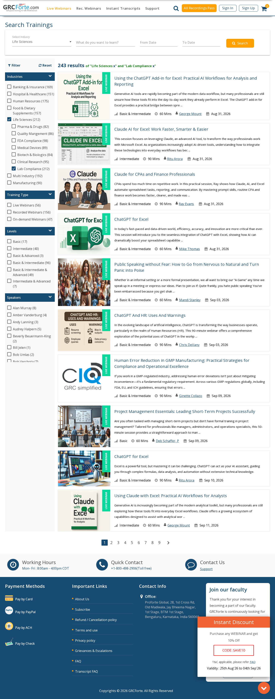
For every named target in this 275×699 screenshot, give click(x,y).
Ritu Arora (175, 159)
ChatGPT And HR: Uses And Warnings (150, 315)
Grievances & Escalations (93, 651)
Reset (47, 65)
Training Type (17, 195)
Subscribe (82, 609)
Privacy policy (85, 640)
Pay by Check (25, 643)
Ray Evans (186, 204)
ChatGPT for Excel (131, 219)
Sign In (227, 8)
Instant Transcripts (123, 8)
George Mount (190, 114)
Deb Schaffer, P (167, 441)
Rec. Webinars (88, 8)
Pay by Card (24, 599)
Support (152, 8)
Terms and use (86, 630)
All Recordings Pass (199, 8)
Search (242, 43)
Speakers (14, 297)
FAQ (78, 661)
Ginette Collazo (190, 396)
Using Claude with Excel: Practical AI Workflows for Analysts (170, 495)
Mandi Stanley (190, 300)
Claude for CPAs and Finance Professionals (154, 174)
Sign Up (248, 8)
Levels (12, 231)
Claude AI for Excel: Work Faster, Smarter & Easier (161, 129)
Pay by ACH (23, 627)
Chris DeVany (189, 345)
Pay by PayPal (25, 612)
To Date (188, 42)
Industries (15, 76)
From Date (148, 42)
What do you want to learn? (97, 42)
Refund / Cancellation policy (96, 620)
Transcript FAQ (86, 671)
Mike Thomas (189, 249)
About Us (82, 599)
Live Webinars (59, 8)
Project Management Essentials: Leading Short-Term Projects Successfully (184, 411)
